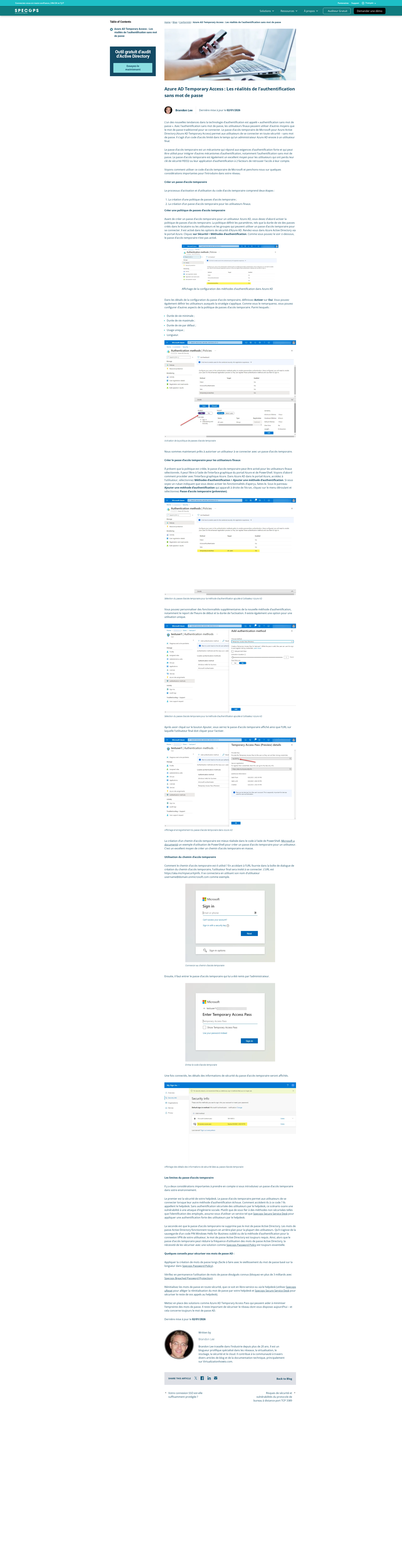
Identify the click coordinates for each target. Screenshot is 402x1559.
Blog (175, 22)
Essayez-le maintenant (133, 67)
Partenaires (343, 3)
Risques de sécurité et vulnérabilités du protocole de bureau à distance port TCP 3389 (272, 1396)
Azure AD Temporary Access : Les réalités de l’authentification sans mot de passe (135, 32)
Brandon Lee (184, 110)
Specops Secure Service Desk (270, 1213)
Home (167, 22)
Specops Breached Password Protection (188, 1278)
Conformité (185, 22)
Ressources (287, 11)
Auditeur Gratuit (337, 11)
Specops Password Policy (241, 1245)
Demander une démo (369, 11)
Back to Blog (284, 1378)
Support (355, 3)
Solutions (265, 11)
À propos (309, 11)
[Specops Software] (26, 12)
